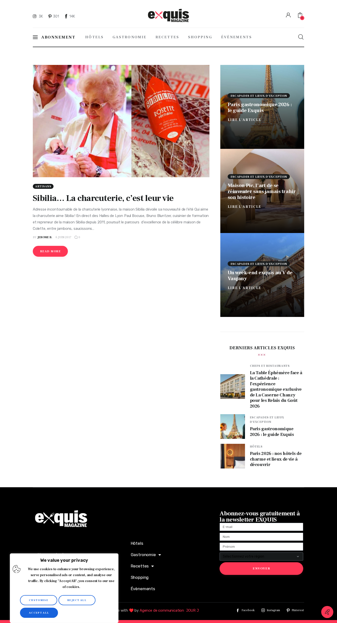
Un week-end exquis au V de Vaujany (260, 275)
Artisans (43, 186)
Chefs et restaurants (270, 366)
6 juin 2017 (63, 237)
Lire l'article (245, 119)
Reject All (77, 600)
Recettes (140, 566)
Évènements (143, 588)
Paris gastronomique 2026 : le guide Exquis (260, 107)
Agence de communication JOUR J (169, 610)
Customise (38, 600)
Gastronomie (143, 554)
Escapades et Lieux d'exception (259, 95)
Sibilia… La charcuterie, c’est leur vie (103, 198)
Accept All (39, 613)
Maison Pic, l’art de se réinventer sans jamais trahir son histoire (262, 191)
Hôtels (256, 446)
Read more (50, 251)
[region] (64, 588)
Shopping (140, 577)
